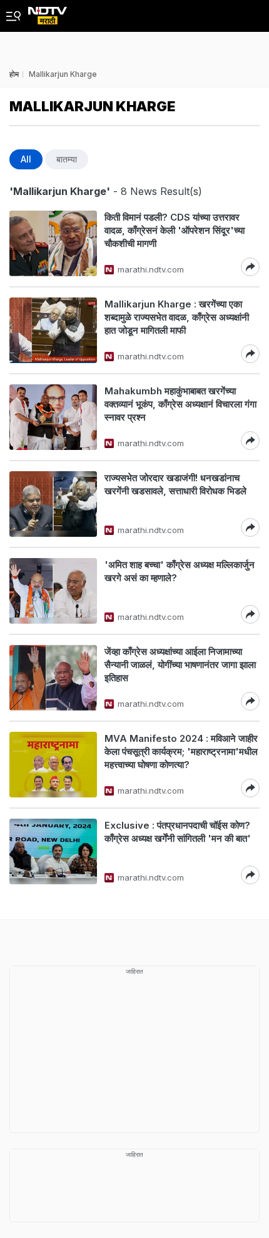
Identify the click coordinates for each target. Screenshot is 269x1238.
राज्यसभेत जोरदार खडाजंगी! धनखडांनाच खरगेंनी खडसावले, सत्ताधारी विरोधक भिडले (175, 484)
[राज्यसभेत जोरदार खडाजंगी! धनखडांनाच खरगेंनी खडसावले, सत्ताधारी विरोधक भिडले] (53, 504)
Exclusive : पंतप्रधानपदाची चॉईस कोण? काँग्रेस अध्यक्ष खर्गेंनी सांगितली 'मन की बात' (177, 831)
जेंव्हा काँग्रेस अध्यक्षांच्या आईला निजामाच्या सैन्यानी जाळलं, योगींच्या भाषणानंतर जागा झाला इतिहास (180, 665)
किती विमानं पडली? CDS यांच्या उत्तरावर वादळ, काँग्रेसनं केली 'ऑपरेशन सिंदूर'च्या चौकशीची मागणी (174, 230)
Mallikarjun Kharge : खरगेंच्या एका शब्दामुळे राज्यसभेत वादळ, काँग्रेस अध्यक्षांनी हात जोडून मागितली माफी (176, 317)
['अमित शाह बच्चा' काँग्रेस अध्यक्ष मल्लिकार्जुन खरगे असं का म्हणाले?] (53, 591)
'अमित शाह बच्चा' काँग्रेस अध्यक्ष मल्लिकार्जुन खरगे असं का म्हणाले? (179, 571)
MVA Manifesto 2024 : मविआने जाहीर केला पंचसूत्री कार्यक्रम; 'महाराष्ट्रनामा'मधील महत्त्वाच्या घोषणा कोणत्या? (181, 751)
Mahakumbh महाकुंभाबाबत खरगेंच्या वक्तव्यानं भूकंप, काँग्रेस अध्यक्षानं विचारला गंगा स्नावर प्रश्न (180, 404)
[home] (47, 12)
